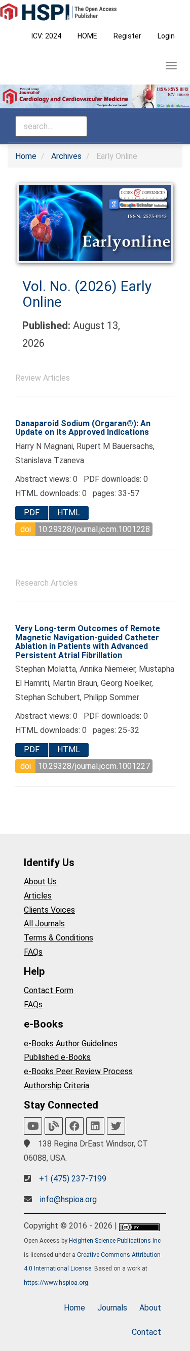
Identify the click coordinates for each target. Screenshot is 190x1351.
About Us (40, 881)
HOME (87, 36)
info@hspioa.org (68, 1199)
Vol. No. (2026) (71, 286)
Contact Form (48, 990)
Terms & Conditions (58, 938)
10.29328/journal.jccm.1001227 (94, 766)
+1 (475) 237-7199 (72, 1178)
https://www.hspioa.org (56, 1282)
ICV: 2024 (46, 36)
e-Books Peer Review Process (78, 1071)
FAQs (33, 952)
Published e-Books (57, 1057)
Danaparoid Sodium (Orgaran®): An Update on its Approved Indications (82, 428)
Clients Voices (49, 910)
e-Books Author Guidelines (71, 1043)
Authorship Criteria (56, 1085)
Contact (146, 1332)
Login (166, 36)
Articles (38, 895)
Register (127, 36)
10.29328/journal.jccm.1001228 (94, 529)
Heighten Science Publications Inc (115, 1240)
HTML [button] (68, 512)
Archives (66, 156)
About (150, 1308)
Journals (112, 1308)
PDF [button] (32, 512)
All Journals (44, 923)
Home (25, 156)
